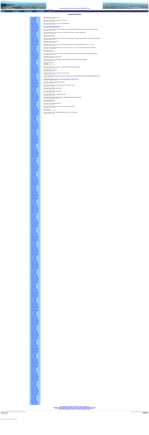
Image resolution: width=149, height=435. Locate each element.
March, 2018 (34, 135)
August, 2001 (34, 366)
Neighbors (77, 406)
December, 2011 (34, 222)
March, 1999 (34, 400)
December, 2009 (34, 250)
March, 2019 (34, 121)
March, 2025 (34, 37)
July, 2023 (33, 60)
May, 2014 (33, 188)
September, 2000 (35, 379)
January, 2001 (34, 375)
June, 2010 (33, 243)
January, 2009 (34, 263)
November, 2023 (34, 55)
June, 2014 (33, 187)
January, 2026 (34, 25)
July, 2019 (33, 116)
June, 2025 (33, 33)
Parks (78, 407)
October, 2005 (34, 308)
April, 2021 (33, 91)
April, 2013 (33, 203)
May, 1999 (33, 398)
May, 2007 (33, 286)
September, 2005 (35, 309)
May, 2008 (33, 272)
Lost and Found (78, 408)
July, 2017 (33, 144)
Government (70, 407)
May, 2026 (33, 20)
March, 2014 (34, 191)
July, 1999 (33, 396)
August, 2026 (34, 17)
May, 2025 (33, 34)
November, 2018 (34, 125)
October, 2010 (34, 238)
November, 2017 (34, 139)
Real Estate (89, 407)
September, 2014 (35, 184)
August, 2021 (34, 87)
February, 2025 (34, 38)
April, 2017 (33, 147)
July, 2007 (33, 284)
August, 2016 (34, 157)
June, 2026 (33, 19)
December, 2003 (34, 334)
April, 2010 (33, 245)
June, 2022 (33, 75)
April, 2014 (33, 189)
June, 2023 (33, 61)
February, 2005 (34, 318)
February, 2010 (34, 248)
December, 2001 (34, 362)
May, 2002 (33, 356)
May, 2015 (33, 174)
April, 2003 (33, 343)
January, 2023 (34, 67)
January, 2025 (34, 39)
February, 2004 (34, 332)
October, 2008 (34, 266)
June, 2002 (33, 355)
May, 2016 (33, 160)
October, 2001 (34, 364)
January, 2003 (34, 347)
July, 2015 (33, 172)
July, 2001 (33, 368)
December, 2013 (34, 194)
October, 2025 (34, 29)
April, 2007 (33, 287)
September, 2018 (35, 128)
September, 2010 (35, 239)
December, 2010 (34, 236)
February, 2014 (34, 192)
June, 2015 (33, 173)
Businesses (65, 407)
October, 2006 (34, 294)
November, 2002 (34, 349)
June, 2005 (33, 313)
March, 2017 (34, 149)
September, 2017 (35, 142)
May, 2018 (33, 132)
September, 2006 (35, 295)
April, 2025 (33, 36)
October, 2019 (34, 112)
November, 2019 (34, 111)
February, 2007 (34, 290)
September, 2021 (35, 86)
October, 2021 (34, 84)
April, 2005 (33, 315)
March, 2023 (34, 65)
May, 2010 (33, 244)
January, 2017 (34, 151)
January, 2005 (34, 319)
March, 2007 (34, 288)
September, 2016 (35, 156)
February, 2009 (34, 262)
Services (94, 407)
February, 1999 (34, 401)
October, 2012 (34, 210)
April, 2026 (33, 22)
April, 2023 (33, 63)
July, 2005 (33, 312)
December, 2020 (34, 96)
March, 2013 (34, 204)
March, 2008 (34, 274)
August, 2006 (34, 297)
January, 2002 (34, 361)
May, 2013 (33, 202)
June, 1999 (33, 397)
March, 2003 (34, 344)
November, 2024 (34, 41)
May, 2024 (33, 48)
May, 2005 (33, 314)
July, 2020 (33, 102)
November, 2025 (34, 27)
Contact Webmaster (4, 413)
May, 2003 (33, 342)
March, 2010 (34, 246)
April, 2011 (33, 231)
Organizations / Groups (57, 407)
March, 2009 (34, 260)
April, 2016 (33, 161)
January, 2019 (34, 123)
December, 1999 (34, 390)
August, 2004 (34, 325)
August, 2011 (34, 227)
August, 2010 (34, 241)
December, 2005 (34, 306)
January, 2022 (34, 81)
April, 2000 (33, 385)
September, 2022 (35, 72)
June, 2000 (33, 383)
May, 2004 (33, 328)
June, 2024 (33, 47)
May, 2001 (33, 370)
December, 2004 (34, 320)
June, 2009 (33, 257)
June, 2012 (33, 215)
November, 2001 (34, 363)
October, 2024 (34, 43)
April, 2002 (33, 357)
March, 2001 (34, 372)
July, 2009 (33, 256)
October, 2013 (34, 196)
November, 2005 (34, 307)
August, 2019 (34, 115)
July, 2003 (33, 340)
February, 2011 (34, 234)
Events (81, 406)
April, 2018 (33, 133)
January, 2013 (34, 207)
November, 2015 (34, 167)
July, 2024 (33, 46)
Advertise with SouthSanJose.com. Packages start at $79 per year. (74, 8)
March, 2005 (34, 316)
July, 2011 (33, 228)
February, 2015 (34, 178)
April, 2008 (33, 273)
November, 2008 (34, 265)
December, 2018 (34, 124)
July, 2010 (33, 242)
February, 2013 (34, 206)
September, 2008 (35, 267)
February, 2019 (34, 122)
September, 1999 (35, 393)
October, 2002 (34, 350)
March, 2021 (34, 93)
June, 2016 (33, 159)
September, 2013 (35, 198)
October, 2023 (34, 56)
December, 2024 (34, 40)
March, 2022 (34, 79)
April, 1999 (33, 399)
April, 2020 (33, 105)
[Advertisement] (74, 4)
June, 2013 (33, 201)
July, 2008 (33, 270)
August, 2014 (34, 185)
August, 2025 (34, 31)
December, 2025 (34, 26)
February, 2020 (34, 108)
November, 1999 (34, 391)
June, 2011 (33, 229)
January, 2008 (34, 277)
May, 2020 (33, 104)
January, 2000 (34, 389)
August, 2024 (34, 45)
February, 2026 (34, 24)
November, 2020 (34, 97)
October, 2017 (34, 140)
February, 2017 (34, 150)
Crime (59, 408)
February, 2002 (34, 359)
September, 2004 (35, 323)
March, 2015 (34, 177)
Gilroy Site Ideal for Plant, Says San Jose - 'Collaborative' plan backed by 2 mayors (62, 97)
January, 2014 (34, 193)
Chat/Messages (91, 408)
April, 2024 (33, 50)
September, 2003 (35, 337)
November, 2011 (34, 223)
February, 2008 (34, 276)
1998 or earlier (34, 404)
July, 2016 (33, 158)
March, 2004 (34, 330)
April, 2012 (33, 217)
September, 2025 (35, 30)
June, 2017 (33, 145)
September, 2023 (35, 58)
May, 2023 (33, 62)
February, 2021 (34, 94)
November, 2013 (34, 195)
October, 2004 (34, 322)
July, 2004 (33, 326)
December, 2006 (34, 292)
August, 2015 (34, 171)
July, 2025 (33, 32)
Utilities (56, 408)
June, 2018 (33, 131)
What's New (65, 406)
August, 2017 (34, 143)
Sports (73, 408)
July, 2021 (33, 88)
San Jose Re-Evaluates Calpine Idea (52, 26)
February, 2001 (34, 373)
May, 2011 (33, 230)
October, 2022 (34, 70)
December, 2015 (34, 166)
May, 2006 (33, 300)
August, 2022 (34, 73)
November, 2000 (34, 377)
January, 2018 (34, 137)
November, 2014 (34, 181)
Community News (71, 406)
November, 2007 (34, 279)
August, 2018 (34, 129)
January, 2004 (34, 333)
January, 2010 (34, 249)
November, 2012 (34, 209)
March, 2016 (34, 163)
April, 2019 (33, 119)
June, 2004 (33, 327)
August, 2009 (34, 255)
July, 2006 (33, 298)
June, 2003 (33, 341)
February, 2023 (34, 66)
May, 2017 (33, 146)
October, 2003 (34, 336)
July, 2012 (33, 214)
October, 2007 (34, 280)
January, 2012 (34, 221)
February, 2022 (34, 80)
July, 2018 (33, 130)
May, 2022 (33, 76)
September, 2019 (35, 114)
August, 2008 (34, 269)
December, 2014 (34, 180)
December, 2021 (34, 82)
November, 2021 (34, 83)
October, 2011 (34, 224)
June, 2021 (33, 89)
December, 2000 (34, 376)
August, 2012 (34, 213)
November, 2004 (34, 321)
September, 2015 (35, 170)
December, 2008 (34, 264)
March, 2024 (34, 51)
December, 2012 (34, 208)
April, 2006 (33, 301)
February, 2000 (34, 387)
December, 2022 (34, 68)
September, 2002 (35, 351)
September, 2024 (35, 44)
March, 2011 (34, 232)
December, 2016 (34, 152)
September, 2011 (35, 225)
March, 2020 (34, 107)
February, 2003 (34, 346)
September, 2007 (35, 281)
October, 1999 (34, 392)
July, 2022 (33, 74)
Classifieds (63, 408)
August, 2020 (34, 101)
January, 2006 (34, 305)
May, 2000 (33, 384)
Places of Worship (83, 407)
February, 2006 (34, 304)
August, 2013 (34, 199)
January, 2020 (34, 109)
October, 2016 (34, 154)
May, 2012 (33, 216)
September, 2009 (35, 253)
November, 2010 (34, 237)
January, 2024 (34, 53)
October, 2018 (34, 126)
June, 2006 (33, 299)
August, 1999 (34, 394)
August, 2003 (34, 339)
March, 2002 (34, 358)
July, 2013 (33, 200)
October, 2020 (34, 98)
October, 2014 (34, 182)
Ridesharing (68, 408)
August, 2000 (34, 380)
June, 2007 (33, 285)
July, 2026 (33, 18)
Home (61, 406)
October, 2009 (34, 252)
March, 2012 (34, 218)
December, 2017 (34, 138)
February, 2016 (34, 164)
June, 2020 (33, 103)
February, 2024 (34, 52)
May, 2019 (33, 118)
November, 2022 (34, 69)
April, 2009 (33, 259)
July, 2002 (33, 354)
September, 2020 (35, 100)
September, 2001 (35, 365)
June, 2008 (33, 271)
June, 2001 (33, 369)
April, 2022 (33, 77)
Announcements (86, 406)
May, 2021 (33, 90)
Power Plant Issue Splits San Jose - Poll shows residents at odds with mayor (61, 79)
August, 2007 (34, 283)
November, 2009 (34, 251)
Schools (74, 407)
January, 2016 (34, 165)
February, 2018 (34, 136)
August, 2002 (34, 353)
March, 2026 (34, 23)
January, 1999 (34, 403)
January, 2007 (34, 291)
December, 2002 (34, 348)
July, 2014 (33, 186)
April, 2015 (33, 175)
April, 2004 (33, 329)
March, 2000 (34, 386)
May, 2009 (33, 258)
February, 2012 (34, 220)
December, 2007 (34, 278)
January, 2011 (34, 235)
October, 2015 (34, 168)
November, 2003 (34, 335)
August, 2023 (34, 59)
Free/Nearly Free (84, 408)
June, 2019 (33, 117)
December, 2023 (34, 54)
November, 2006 (34, 293)
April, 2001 (33, 371)
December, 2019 (34, 110)
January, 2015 (34, 179)
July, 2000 (33, 382)
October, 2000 (34, 378)
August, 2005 (34, 311)
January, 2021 (34, 95)
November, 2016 (34, 153)
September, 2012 (35, 211)
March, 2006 (34, 302)
